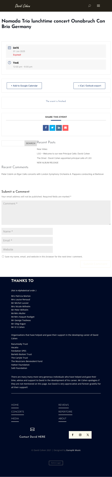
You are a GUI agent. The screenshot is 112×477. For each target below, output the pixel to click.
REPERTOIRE (65, 412)
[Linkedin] (59, 128)
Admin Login (56, 463)
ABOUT (62, 419)
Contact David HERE (32, 437)
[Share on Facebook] (46, 128)
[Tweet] (52, 128)
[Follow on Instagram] (80, 435)
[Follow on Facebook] (72, 435)
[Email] (65, 128)
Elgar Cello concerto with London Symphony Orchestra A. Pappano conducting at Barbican (60, 174)
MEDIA (15, 419)
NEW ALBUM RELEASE (47, 162)
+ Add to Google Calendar (24, 85)
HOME (15, 405)
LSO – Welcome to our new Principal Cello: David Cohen (63, 153)
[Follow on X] (88, 435)
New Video (42, 149)
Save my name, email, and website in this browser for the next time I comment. (44, 256)
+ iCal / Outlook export (89, 85)
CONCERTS (17, 412)
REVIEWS (63, 405)
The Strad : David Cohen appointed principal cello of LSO (64, 158)
